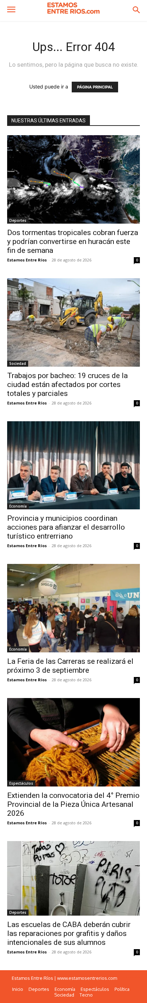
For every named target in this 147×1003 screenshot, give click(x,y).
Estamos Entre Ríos (27, 260)
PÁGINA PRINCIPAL (95, 87)
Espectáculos (21, 783)
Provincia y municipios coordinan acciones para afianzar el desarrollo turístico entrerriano (66, 527)
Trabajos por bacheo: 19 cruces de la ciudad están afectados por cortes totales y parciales (67, 384)
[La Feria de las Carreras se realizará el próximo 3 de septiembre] (73, 608)
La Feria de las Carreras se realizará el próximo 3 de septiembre (70, 665)
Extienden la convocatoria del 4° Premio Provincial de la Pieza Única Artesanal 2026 (73, 804)
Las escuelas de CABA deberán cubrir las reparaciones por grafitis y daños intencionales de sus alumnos (69, 933)
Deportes (17, 220)
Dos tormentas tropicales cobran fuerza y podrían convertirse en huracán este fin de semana (72, 241)
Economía (18, 506)
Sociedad (17, 363)
